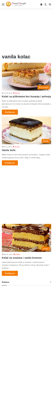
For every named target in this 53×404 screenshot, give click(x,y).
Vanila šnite (9, 150)
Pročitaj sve (10, 112)
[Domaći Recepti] (16, 4)
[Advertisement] (26, 29)
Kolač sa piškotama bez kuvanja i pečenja (26, 96)
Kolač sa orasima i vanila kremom (22, 257)
